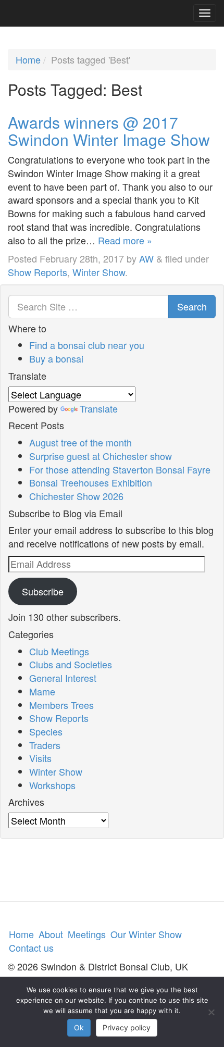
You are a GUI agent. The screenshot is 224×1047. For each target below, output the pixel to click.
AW (146, 258)
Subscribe (43, 591)
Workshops (52, 785)
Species (46, 731)
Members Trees (61, 705)
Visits (40, 758)
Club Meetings (59, 651)
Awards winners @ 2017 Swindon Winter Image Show (109, 131)
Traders (44, 745)
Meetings (87, 934)
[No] (211, 1012)
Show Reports (37, 272)
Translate (99, 408)
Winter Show (98, 272)
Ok (79, 1027)
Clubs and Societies (70, 664)
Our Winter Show (146, 934)
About (51, 934)
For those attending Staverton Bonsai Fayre (119, 469)
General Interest (62, 677)
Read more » (125, 240)
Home (28, 59)
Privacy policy (127, 1027)
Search (192, 306)
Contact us (31, 947)
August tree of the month (80, 442)
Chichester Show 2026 (76, 496)
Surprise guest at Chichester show (100, 456)
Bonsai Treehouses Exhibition (90, 482)
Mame (42, 691)
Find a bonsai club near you (86, 345)
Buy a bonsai (56, 358)
